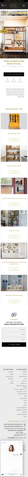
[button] (2, 19)
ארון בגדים (25, 374)
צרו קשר (11, 374)
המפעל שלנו (11, 371)
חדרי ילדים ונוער (24, 383)
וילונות (25, 378)
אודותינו (25, 416)
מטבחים (25, 405)
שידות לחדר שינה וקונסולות (21, 410)
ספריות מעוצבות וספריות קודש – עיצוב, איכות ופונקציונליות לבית (14, 66)
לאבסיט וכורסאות (23, 398)
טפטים (25, 396)
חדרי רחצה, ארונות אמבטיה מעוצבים (21, 386)
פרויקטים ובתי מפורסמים (22, 414)
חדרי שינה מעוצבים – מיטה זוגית (21, 389)
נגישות (12, 381)
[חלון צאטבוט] (11, 458)
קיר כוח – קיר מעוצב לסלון (22, 391)
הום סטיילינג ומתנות (23, 376)
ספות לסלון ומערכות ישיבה (22, 407)
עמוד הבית (23, 66)
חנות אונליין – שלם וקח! (22, 393)
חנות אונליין (24, 412)
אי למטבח (25, 371)
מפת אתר (11, 383)
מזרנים (25, 403)
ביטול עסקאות (10, 378)
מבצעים (25, 400)
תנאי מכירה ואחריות (9, 376)
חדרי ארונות (24, 381)
